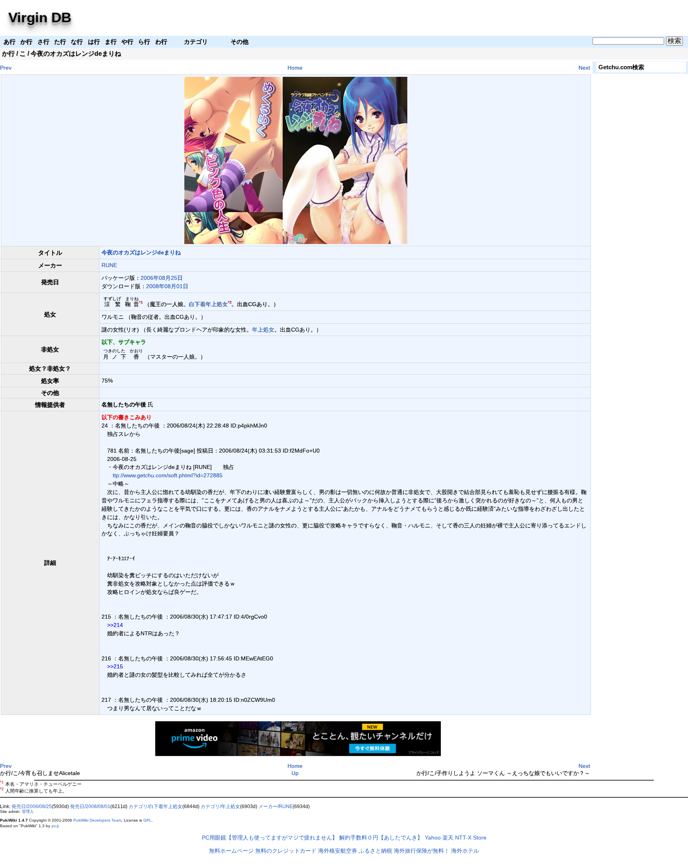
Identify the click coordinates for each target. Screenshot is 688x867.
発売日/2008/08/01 (90, 806)
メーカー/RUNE (275, 806)
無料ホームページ (231, 850)
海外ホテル (465, 850)
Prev (6, 67)
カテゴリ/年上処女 (220, 806)
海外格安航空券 (337, 850)
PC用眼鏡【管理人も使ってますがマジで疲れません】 (270, 837)
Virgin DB (39, 17)
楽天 (447, 837)
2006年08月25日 (162, 278)
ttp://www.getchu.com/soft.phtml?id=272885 (168, 475)
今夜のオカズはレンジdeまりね (141, 252)
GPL (147, 820)
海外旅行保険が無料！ (422, 850)
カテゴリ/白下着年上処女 (155, 806)
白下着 (197, 304)
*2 (229, 303)
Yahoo (433, 837)
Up (295, 773)
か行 (8, 53)
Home (295, 67)
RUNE (109, 265)
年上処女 (216, 304)
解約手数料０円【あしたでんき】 (381, 837)
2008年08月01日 (167, 286)
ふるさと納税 (375, 850)
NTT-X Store (471, 837)
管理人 (28, 811)
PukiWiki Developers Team (97, 820)
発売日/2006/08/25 (32, 806)
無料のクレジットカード (286, 850)
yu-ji (55, 826)
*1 (141, 303)
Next (584, 67)
